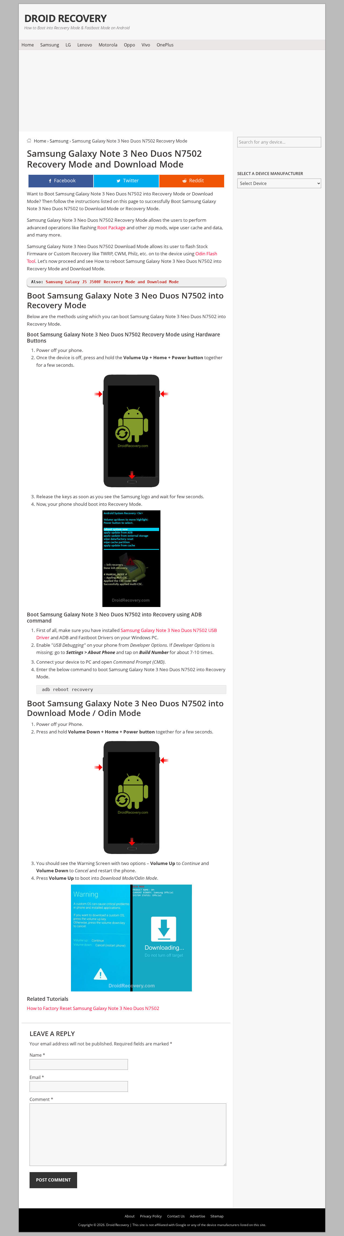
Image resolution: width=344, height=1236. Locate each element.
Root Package (111, 227)
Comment (41, 1099)
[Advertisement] (172, 89)
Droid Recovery (65, 18)
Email (37, 1077)
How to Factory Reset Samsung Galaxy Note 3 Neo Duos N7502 (93, 1008)
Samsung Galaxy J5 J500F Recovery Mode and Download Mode (112, 281)
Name (37, 1055)
